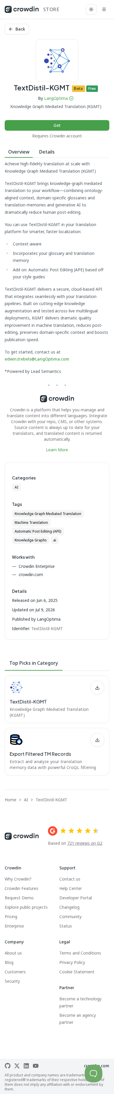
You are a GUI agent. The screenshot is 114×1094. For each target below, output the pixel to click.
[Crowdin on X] (17, 1066)
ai (54, 540)
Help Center (70, 888)
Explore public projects (26, 907)
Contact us (69, 879)
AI (16, 487)
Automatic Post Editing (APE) (38, 531)
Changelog (69, 907)
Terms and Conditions (80, 953)
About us (13, 953)
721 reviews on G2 (84, 843)
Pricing (11, 916)
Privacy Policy (72, 962)
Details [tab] (47, 152)
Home (10, 799)
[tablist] (57, 152)
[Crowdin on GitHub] (8, 1066)
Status (65, 926)
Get (57, 125)
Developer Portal (75, 898)
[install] (97, 688)
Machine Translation (31, 522)
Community (70, 916)
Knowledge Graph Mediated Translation (48, 513)
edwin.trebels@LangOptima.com (37, 359)
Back (20, 29)
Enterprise (14, 926)
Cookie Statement (76, 971)
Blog (9, 962)
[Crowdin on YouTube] (36, 1066)
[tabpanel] (57, 306)
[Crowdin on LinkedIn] (26, 1066)
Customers (15, 971)
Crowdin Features (21, 888)
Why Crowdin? (18, 879)
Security (12, 981)
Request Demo (19, 898)
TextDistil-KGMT (51, 799)
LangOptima (56, 98)
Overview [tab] (19, 152)
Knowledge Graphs (31, 540)
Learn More (57, 449)
